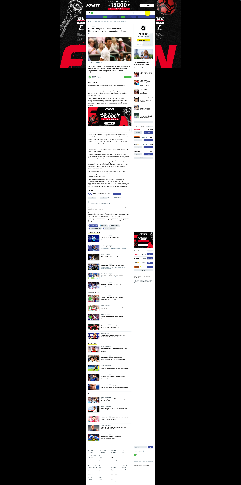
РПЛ (100, 448)
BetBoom (90, 479)
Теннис (113, 13)
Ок (150, 447)
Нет (103, 197)
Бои (112, 457)
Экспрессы (118, 13)
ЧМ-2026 (101, 454)
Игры (112, 479)
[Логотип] (92, 13)
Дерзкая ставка (102, 470)
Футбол (104, 13)
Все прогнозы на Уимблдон (97, 130)
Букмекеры (137, 13)
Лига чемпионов (102, 450)
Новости (112, 476)
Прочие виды (114, 474)
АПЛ (100, 455)
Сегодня (126, 13)
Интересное (90, 459)
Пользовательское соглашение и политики (141, 465)
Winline (100, 477)
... (150, 14)
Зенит (100, 481)
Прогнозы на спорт (99, 21)
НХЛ (123, 450)
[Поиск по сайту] (152, 13)
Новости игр (113, 481)
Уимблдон (124, 467)
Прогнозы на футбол (92, 455)
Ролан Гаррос (125, 469)
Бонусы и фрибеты (92, 476)
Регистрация (148, 132)
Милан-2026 (124, 476)
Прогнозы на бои (91, 469)
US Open (112, 470)
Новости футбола (92, 448)
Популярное (90, 457)
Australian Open (125, 465)
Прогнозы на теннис (108, 21)
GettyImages (99, 62)
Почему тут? (138, 132)
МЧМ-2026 (124, 454)
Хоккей (109, 13)
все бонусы (150, 250)
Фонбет (90, 477)
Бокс (123, 460)
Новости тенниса (114, 465)
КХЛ (123, 448)
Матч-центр (90, 450)
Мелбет (100, 479)
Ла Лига (100, 457)
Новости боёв (114, 459)
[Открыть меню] (89, 13)
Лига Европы (102, 452)
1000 (99, 202)
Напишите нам (149, 454)
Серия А (101, 459)
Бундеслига (101, 460)
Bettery (89, 481)
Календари (90, 452)
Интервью (90, 460)
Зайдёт (92, 197)
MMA (123, 459)
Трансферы (90, 454)
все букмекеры (149, 126)
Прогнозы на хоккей (92, 467)
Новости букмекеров (103, 476)
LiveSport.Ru (91, 21)
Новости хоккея (114, 448)
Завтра (130, 13)
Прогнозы (97, 13)
